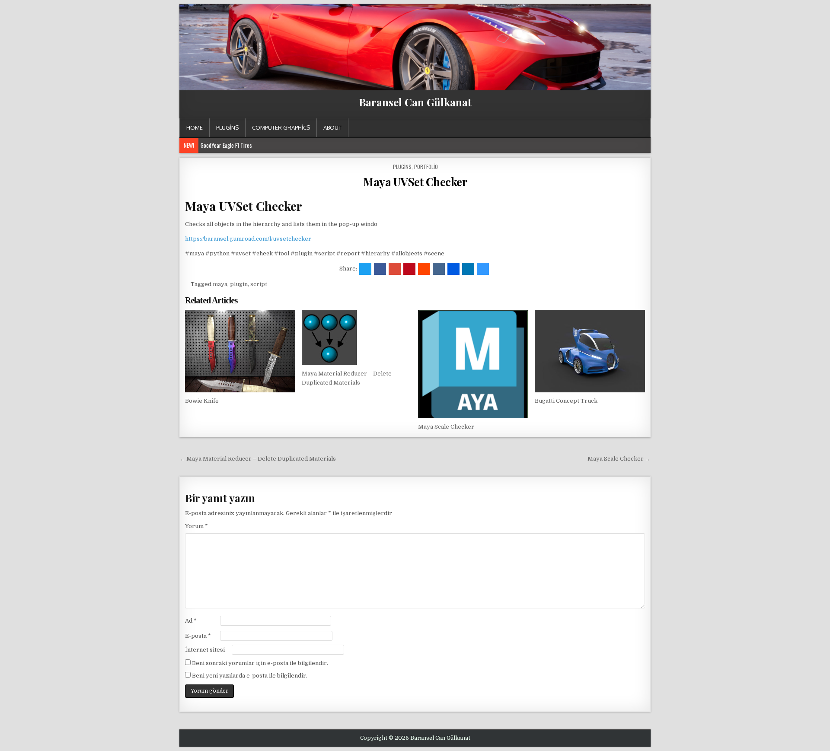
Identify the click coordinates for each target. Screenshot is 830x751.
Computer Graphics (281, 127)
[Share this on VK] (439, 269)
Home (194, 127)
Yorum (196, 526)
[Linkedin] (612, 127)
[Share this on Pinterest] (409, 269)
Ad (191, 620)
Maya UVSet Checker (415, 181)
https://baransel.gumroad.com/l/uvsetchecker (248, 238)
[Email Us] (633, 127)
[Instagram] (623, 127)
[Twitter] (602, 127)
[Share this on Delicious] (483, 269)
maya (220, 284)
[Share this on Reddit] (424, 269)
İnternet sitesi (205, 649)
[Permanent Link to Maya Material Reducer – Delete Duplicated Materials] (357, 337)
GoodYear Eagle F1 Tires (226, 145)
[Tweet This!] (365, 269)
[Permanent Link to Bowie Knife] (240, 351)
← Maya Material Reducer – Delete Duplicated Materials (257, 458)
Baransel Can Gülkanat (415, 102)
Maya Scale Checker (446, 426)
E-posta (198, 636)
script (258, 284)
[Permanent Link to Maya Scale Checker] (473, 364)
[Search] (644, 127)
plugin (239, 284)
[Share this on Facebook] (380, 269)
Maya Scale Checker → (619, 458)
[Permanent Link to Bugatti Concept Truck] (590, 351)
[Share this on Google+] (395, 269)
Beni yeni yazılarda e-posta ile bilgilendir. (249, 675)
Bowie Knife (202, 401)
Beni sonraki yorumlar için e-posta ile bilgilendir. (260, 663)
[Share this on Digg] (453, 269)
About (332, 127)
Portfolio (426, 166)
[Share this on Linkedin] (468, 269)
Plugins (227, 127)
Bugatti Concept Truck (566, 401)
